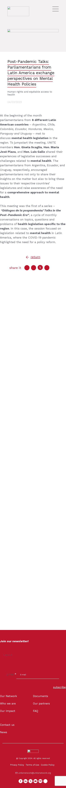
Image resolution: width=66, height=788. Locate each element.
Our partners (41, 703)
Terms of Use (32, 765)
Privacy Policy (17, 765)
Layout (7, 654)
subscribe (59, 687)
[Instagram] (45, 781)
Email (11, 674)
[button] (33, 257)
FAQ (35, 711)
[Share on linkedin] (33, 267)
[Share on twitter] (40, 267)
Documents (40, 696)
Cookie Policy (47, 765)
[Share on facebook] (26, 267)
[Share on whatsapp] (47, 267)
